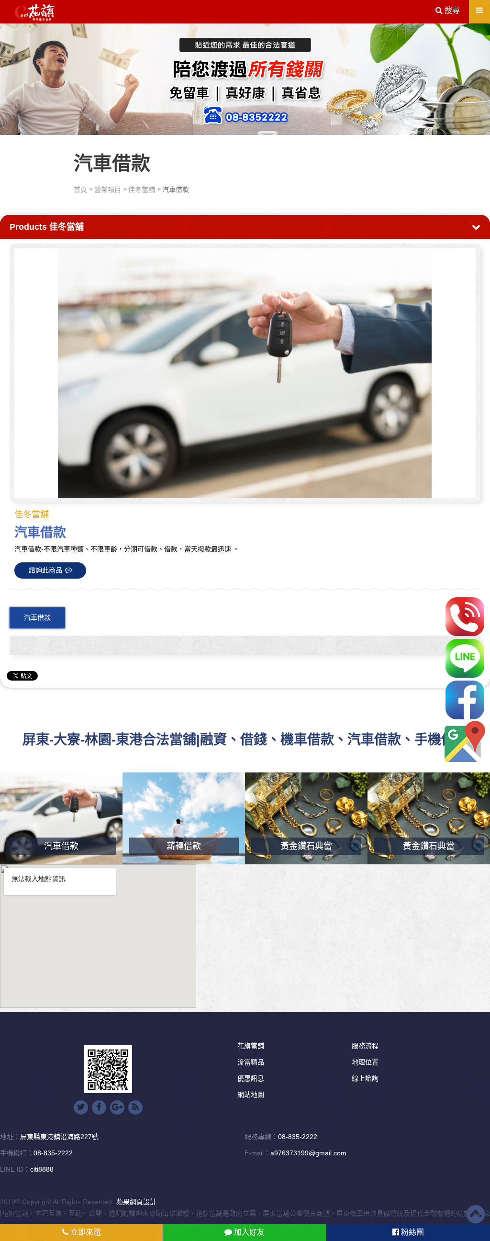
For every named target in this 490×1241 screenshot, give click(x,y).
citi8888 (42, 1169)
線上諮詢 (365, 1078)
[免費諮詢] (465, 616)
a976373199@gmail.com (308, 1153)
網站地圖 (250, 1094)
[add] (465, 741)
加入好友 (248, 1232)
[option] (245, 373)
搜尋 (451, 10)
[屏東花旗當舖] (35, 12)
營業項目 (107, 189)
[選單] (479, 10)
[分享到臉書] (99, 1107)
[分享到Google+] (117, 1107)
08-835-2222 (297, 1136)
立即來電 (84, 1232)
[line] (465, 658)
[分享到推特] (81, 1107)
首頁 (80, 189)
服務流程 (365, 1046)
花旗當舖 (250, 1046)
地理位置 (365, 1062)
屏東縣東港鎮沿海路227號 (59, 1136)
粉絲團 (411, 1232)
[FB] (465, 700)
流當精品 (250, 1062)
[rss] (135, 1107)
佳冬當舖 (141, 189)
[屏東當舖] (245, 77)
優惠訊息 (250, 1078)
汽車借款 (37, 617)
